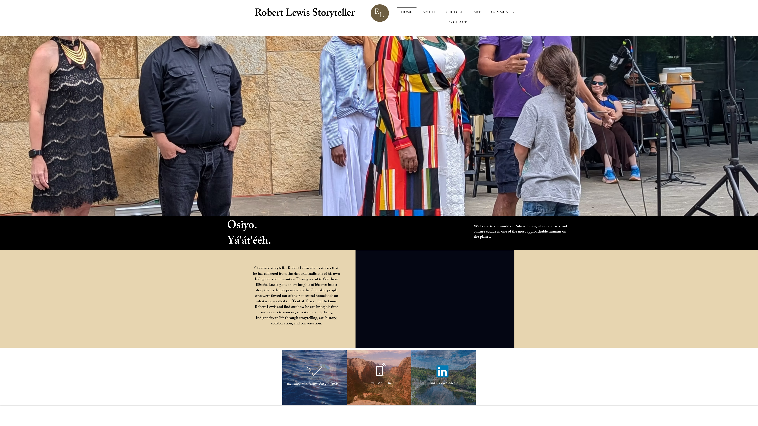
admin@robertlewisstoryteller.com (314, 384)
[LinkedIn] (442, 371)
